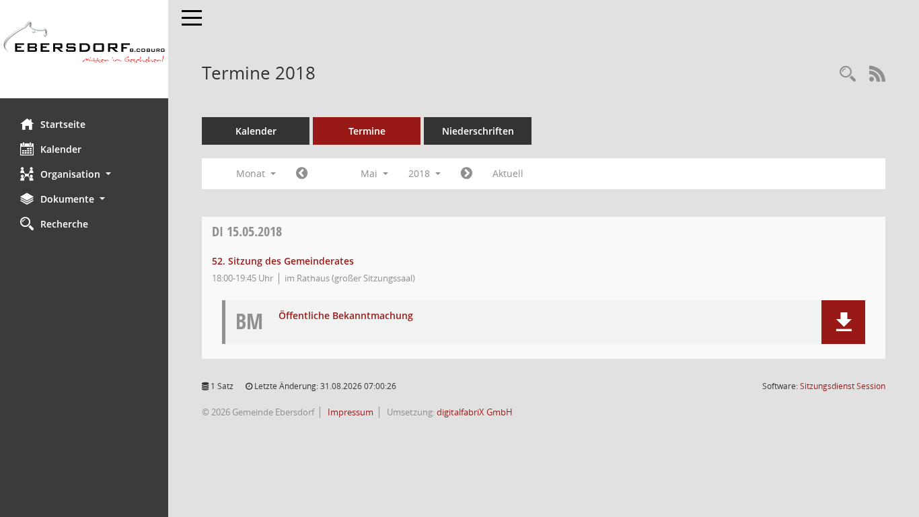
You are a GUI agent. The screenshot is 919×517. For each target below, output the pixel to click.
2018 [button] (420, 173)
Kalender (60, 149)
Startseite (62, 124)
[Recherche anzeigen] (847, 74)
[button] (84, 174)
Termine (366, 131)
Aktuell (507, 173)
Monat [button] (252, 173)
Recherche (64, 223)
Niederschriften (478, 131)
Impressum (349, 412)
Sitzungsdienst (842, 386)
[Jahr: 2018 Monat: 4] (302, 174)
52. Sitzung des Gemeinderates (283, 260)
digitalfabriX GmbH (475, 412)
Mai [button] (370, 173)
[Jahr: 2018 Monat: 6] (466, 174)
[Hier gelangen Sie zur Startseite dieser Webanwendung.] (84, 49)
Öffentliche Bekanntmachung (346, 316)
